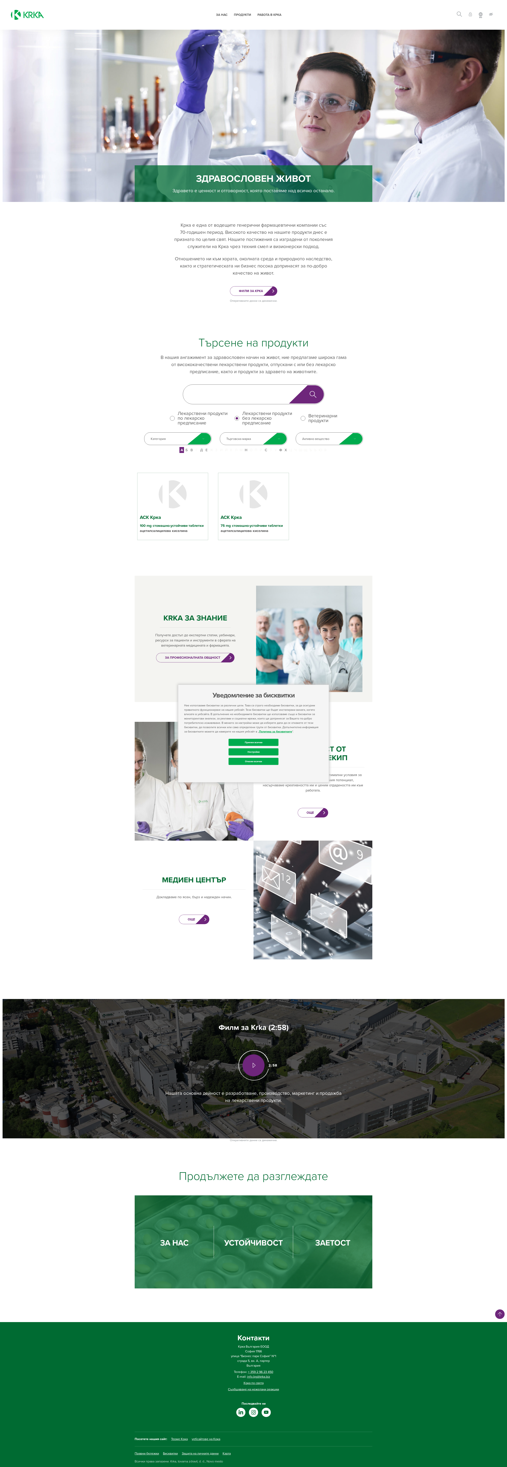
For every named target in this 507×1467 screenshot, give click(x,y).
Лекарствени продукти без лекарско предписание (267, 418)
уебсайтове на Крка (206, 1439)
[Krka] (27, 15)
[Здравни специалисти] (470, 15)
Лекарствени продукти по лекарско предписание (203, 418)
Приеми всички (253, 742)
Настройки (254, 751)
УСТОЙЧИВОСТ (253, 1243)
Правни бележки (147, 1454)
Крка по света (254, 1383)
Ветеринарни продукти (322, 418)
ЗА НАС (174, 1243)
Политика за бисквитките (275, 731)
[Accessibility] (491, 15)
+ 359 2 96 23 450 (260, 1372)
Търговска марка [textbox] (238, 439)
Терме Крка (179, 1439)
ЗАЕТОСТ (332, 1243)
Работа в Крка (269, 15)
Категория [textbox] (158, 439)
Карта (227, 1454)
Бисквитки (170, 1454)
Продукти (242, 15)
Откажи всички (253, 761)
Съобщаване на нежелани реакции (253, 1389)
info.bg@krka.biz (258, 1377)
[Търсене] (459, 14)
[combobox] (178, 438)
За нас (222, 15)
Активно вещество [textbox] (315, 439)
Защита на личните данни (200, 1454)
